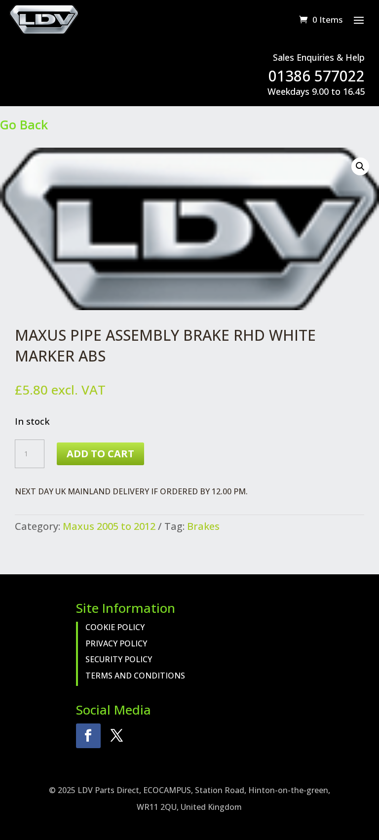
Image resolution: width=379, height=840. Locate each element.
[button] (360, 166)
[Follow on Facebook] (88, 735)
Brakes (203, 526)
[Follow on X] (117, 735)
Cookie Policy (115, 627)
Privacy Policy (116, 643)
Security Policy (118, 659)
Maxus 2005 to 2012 (109, 526)
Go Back (24, 124)
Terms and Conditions (135, 675)
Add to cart (100, 453)
